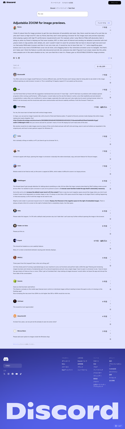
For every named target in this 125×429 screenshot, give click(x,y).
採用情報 (80, 364)
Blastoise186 (21, 74)
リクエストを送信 (67, 2)
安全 (94, 364)
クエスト (96, 381)
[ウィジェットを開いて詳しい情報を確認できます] (118, 426)
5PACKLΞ (20, 257)
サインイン (16, 344)
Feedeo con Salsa (22, 225)
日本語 (8, 365)
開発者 (95, 378)
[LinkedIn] (19, 58)
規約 (110, 361)
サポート (96, 361)
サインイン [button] (114, 2)
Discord (52, 8)
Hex (18, 151)
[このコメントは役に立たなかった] (110, 79)
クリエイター (97, 373)
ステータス (65, 367)
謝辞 (110, 374)
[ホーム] (9, 3)
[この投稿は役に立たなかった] (110, 33)
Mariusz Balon (21, 331)
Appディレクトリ (67, 370)
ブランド (80, 367)
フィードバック (55, 2)
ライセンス (112, 377)
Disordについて (82, 361)
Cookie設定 (112, 369)
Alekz (19, 210)
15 (111, 58)
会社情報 (112, 380)
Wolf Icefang (21, 106)
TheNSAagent (21, 180)
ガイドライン (113, 372)
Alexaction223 (21, 316)
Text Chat (71, 8)
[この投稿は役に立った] (110, 27)
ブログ (95, 367)
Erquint (19, 240)
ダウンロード (66, 361)
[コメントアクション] (110, 82)
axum (19, 165)
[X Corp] (16, 58)
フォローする (102, 23)
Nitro (63, 364)
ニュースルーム (82, 370)
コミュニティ (97, 375)
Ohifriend (20, 301)
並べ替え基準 (101, 66)
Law (18, 89)
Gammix (19, 281)
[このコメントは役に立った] (110, 74)
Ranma (19, 27)
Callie (19, 136)
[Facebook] (14, 58)
